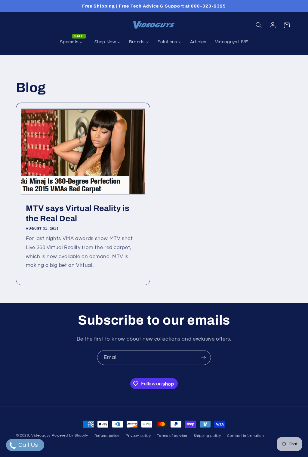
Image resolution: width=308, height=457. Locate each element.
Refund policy (107, 435)
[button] (259, 25)
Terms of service (172, 435)
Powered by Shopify (70, 435)
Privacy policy (138, 435)
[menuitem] (73, 42)
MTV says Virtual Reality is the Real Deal (77, 213)
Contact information (245, 435)
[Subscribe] (204, 357)
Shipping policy (207, 435)
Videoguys (41, 435)
